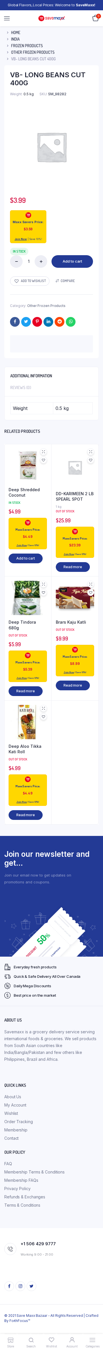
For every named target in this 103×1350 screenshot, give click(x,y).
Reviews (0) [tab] (20, 387)
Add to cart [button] (25, 558)
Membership (15, 1129)
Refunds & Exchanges (24, 1196)
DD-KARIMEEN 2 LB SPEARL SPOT (75, 496)
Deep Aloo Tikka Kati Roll (25, 749)
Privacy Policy (17, 1188)
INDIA (15, 39)
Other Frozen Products (33, 52)
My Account (15, 1105)
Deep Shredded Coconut (24, 492)
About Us (12, 1096)
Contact (11, 1138)
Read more (73, 567)
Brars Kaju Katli (71, 622)
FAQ (8, 1163)
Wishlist (11, 1113)
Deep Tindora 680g (22, 625)
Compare (68, 281)
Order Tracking (18, 1121)
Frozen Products (27, 45)
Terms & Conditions (22, 1205)
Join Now (21, 239)
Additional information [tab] (31, 375)
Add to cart (72, 261)
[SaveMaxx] (51, 18)
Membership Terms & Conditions (34, 1171)
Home (15, 32)
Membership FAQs (21, 1180)
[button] (29, 281)
